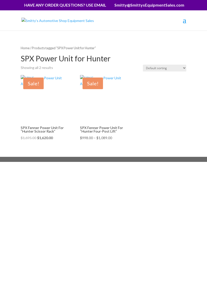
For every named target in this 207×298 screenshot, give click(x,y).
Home (25, 48)
